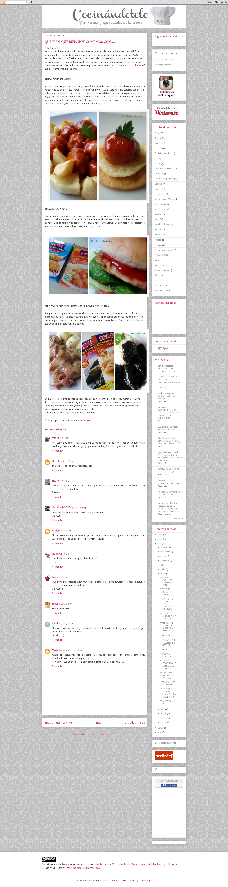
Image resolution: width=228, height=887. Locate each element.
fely (54, 480)
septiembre (166, 560)
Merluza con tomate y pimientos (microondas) (168, 509)
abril (163, 709)
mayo (163, 573)
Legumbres (159, 194)
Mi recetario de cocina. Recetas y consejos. (168, 504)
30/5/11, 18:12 (63, 437)
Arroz (157, 133)
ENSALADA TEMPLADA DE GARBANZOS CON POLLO (168, 664)
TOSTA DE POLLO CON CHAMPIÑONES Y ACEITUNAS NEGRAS (168, 640)
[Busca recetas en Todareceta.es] (165, 743)
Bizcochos (159, 143)
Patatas (158, 229)
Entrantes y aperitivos (164, 178)
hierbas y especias (166, 393)
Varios (157, 280)
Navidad (158, 214)
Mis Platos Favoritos (166, 438)
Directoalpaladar (165, 366)
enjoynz (116, 880)
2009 (160, 732)
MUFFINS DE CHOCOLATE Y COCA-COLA (168, 616)
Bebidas (158, 138)
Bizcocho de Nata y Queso (169, 483)
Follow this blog (169, 785)
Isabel (59, 58)
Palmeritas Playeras (166, 429)
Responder (57, 450)
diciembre (165, 547)
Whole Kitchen (161, 290)
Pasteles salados (162, 224)
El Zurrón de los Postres (168, 427)
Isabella (56, 623)
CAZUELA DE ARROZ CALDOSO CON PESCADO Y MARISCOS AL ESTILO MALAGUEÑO (169, 414)
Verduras (159, 285)
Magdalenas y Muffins (165, 199)
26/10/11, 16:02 (75, 650)
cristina (56, 603)
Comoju (161, 480)
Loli (54, 577)
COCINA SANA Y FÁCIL (168, 469)
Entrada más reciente (58, 722)
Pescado (158, 234)
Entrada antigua (134, 722)
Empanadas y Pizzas (164, 168)
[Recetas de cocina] (164, 759)
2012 (160, 539)
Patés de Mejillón (165, 494)
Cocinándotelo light (163, 153)
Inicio (97, 722)
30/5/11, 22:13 (63, 577)
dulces (158, 163)
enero (163, 722)
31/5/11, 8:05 (66, 603)
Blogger (148, 880)
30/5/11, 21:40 (62, 553)
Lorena (66, 864)
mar (54, 437)
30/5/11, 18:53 (66, 461)
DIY (156, 158)
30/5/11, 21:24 (67, 530)
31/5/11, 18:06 (66, 623)
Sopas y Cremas (162, 270)
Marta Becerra (59, 650)
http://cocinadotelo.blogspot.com (83, 867)
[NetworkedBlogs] (169, 781)
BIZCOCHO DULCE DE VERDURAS (166, 592)
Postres (158, 239)
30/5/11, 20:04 (79, 507)
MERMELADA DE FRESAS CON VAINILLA (167, 675)
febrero (164, 718)
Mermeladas (160, 209)
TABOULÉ (164, 649)
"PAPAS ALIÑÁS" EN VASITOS (167, 683)
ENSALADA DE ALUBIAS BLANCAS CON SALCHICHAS (168, 693)
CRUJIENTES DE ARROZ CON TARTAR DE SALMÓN (169, 442)
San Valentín (160, 265)
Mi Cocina (162, 407)
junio (163, 569)
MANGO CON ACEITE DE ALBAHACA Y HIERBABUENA (167, 627)
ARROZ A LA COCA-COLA (167, 655)
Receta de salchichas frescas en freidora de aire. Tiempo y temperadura (170, 458)
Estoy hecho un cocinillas (169, 452)
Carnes (158, 148)
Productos (159, 255)
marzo (164, 713)
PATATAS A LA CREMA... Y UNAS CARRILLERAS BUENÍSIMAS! (167, 604)
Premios (158, 245)
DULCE (56, 461)
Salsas (157, 260)
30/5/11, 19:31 (63, 480)
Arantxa (56, 530)
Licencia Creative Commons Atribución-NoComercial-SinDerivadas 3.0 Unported (136, 864)
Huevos (158, 189)
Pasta (157, 219)
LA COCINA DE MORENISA (170, 492)
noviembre (166, 551)
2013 (160, 534)
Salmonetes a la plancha (168, 471)
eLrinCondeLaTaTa (61, 507)
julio (163, 565)
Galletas (158, 184)
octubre (164, 556)
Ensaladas (159, 173)
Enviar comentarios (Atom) (102, 734)
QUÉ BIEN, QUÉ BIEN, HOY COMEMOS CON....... (167, 581)
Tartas (157, 275)
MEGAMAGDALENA (168, 702)
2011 (160, 543)
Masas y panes (161, 204)
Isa (53, 553)
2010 (160, 728)
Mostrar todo (178, 518)
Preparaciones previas (164, 250)
